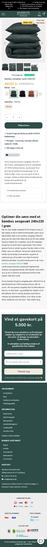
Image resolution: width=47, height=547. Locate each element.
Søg (39, 15)
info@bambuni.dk (10, 479)
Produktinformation (17, 190)
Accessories (7, 459)
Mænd (5, 445)
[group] (5, 67)
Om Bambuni (7, 393)
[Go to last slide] (5, 43)
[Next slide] (42, 43)
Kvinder (6, 448)
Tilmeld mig (23, 371)
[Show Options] (40, 362)
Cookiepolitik (7, 428)
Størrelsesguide (9, 417)
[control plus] (20, 117)
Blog (5, 397)
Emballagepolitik (9, 403)
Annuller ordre (8, 431)
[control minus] (6, 117)
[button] (23, 190)
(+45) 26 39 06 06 (10, 476)
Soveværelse (8, 452)
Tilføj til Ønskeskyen (14, 155)
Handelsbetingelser (10, 424)
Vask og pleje (14, 196)
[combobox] (22, 362)
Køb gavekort (8, 421)
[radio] (13, 94)
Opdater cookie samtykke (11, 436)
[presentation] (7, 94)
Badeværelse (8, 455)
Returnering (7, 414)
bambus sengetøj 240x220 (12, 264)
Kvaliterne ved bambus (11, 400)
